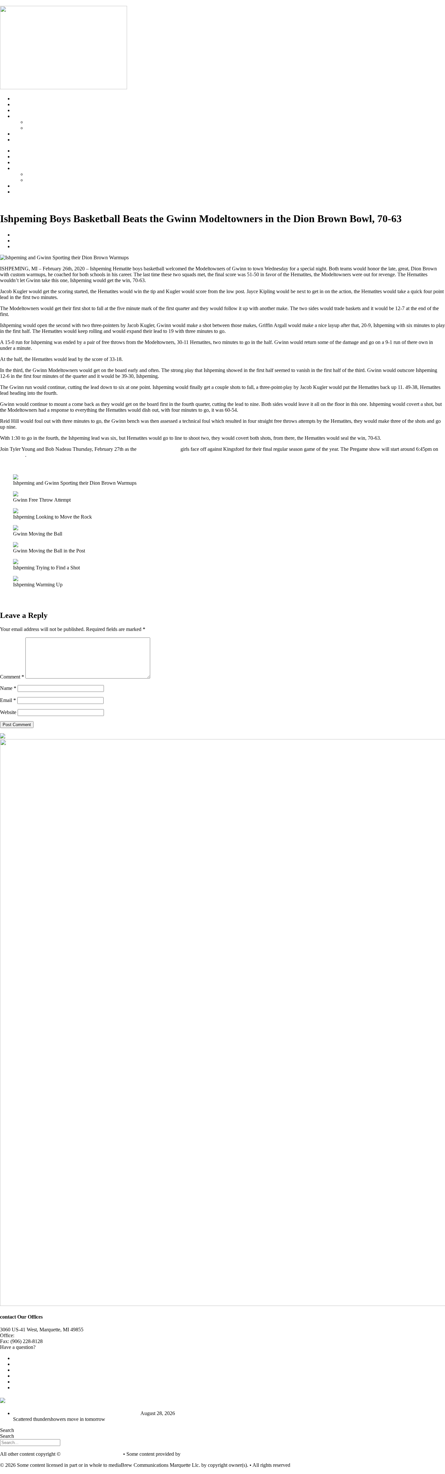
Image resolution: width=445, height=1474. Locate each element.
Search (7, 1430)
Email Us (46, 1347)
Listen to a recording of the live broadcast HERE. (51, 466)
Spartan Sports (41, 128)
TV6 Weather (61, 1400)
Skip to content (15, 3)
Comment (12, 677)
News (19, 104)
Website (8, 712)
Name (8, 688)
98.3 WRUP (12, 455)
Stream (20, 98)
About (19, 133)
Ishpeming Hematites (47, 122)
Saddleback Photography (207, 1454)
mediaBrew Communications (92, 1454)
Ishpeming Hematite (158, 449)
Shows (20, 110)
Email (8, 700)
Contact (21, 139)
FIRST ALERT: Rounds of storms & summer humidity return (76, 1413)
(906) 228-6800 (33, 1335)
